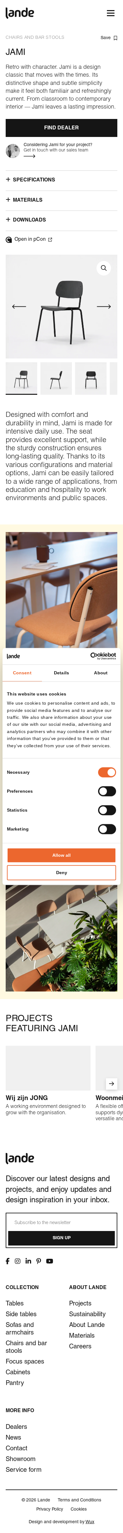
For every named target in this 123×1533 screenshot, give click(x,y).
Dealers (16, 1427)
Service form (24, 1470)
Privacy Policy (49, 1509)
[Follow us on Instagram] (17, 1261)
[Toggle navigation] (110, 13)
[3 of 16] (91, 378)
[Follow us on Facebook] (8, 1261)
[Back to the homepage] (20, 13)
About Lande (87, 1326)
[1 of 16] (21, 378)
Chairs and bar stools (26, 1348)
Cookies (79, 1509)
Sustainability (87, 1315)
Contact (16, 1449)
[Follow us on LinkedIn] (28, 1261)
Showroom (21, 1460)
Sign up (62, 1238)
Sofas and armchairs (20, 1329)
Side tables (21, 1315)
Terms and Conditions (79, 1500)
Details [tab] (61, 672)
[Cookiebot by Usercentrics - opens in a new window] (88, 656)
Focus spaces (25, 1362)
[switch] (107, 791)
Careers (80, 1347)
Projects (80, 1304)
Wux (89, 1522)
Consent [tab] (22, 672)
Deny (61, 872)
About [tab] (101, 672)
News (13, 1438)
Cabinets (18, 1373)
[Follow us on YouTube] (49, 1261)
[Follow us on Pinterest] (38, 1261)
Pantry (15, 1384)
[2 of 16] (56, 378)
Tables (15, 1304)
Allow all (61, 855)
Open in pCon (30, 239)
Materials (82, 1336)
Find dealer (61, 128)
